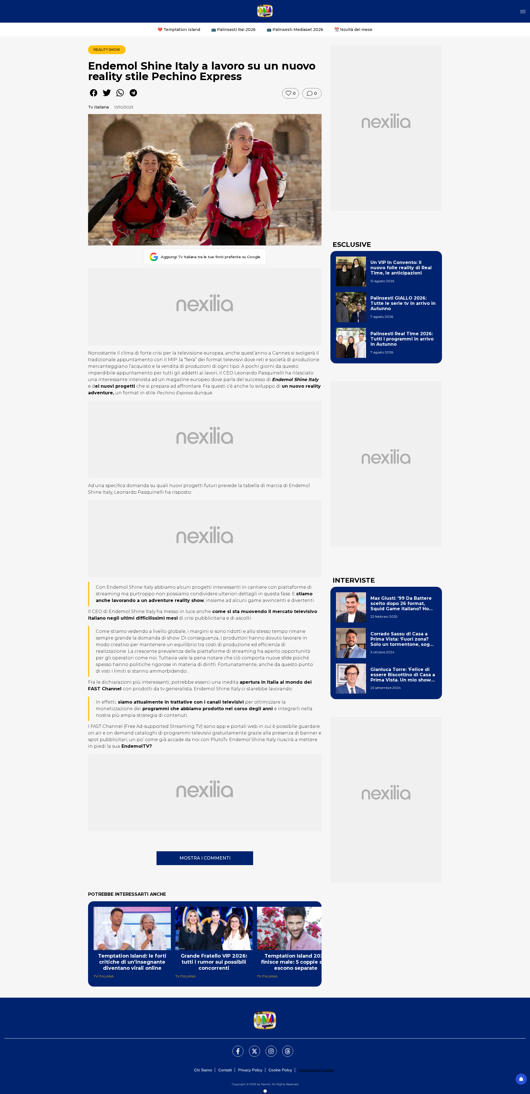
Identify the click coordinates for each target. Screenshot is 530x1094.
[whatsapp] (120, 96)
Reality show (107, 49)
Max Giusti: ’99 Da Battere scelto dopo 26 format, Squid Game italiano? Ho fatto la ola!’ (401, 604)
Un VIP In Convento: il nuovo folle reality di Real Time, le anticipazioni (401, 268)
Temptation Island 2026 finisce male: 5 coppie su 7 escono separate (295, 962)
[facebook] (93, 96)
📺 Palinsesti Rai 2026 (233, 29)
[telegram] (133, 96)
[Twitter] (251, 1048)
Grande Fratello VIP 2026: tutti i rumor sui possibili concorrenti (214, 962)
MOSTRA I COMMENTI (204, 858)
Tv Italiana (98, 107)
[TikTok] (284, 1048)
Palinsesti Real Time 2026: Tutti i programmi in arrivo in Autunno (402, 339)
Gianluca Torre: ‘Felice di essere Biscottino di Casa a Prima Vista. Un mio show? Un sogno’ (402, 675)
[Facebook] (234, 1048)
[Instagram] (268, 1048)
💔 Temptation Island (179, 29)
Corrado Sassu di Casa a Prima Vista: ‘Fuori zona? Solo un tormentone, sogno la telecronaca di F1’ (403, 639)
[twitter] (106, 96)
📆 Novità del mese (353, 29)
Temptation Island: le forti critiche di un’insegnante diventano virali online (132, 962)
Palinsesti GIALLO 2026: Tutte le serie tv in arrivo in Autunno (403, 303)
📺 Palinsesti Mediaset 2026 (295, 29)
